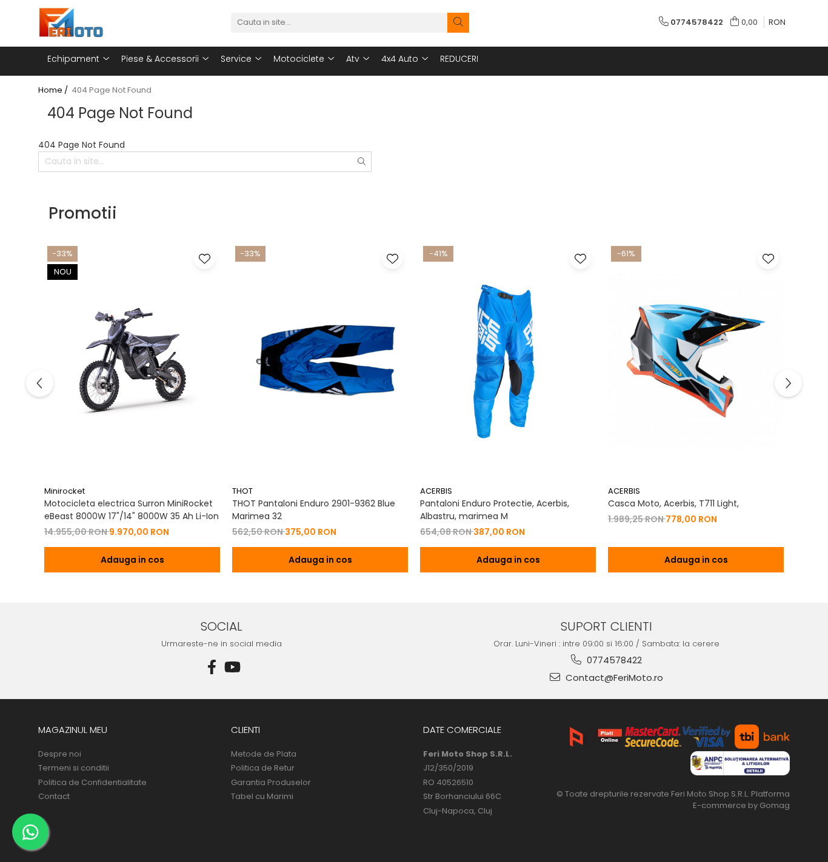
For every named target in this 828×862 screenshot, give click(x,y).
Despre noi (59, 754)
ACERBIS (436, 491)
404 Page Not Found (112, 90)
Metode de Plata (263, 754)
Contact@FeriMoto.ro (613, 677)
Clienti (245, 729)
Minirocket (64, 491)
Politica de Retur (263, 768)
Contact (54, 796)
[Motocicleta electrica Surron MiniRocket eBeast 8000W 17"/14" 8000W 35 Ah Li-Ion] (132, 361)
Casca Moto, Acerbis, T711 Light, (673, 503)
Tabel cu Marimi (262, 796)
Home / (54, 90)
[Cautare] (458, 23)
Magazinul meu (72, 729)
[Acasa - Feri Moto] (98, 22)
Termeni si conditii (73, 768)
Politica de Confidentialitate (92, 782)
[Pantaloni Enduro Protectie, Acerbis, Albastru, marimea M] (508, 361)
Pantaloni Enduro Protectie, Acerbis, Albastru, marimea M (494, 509)
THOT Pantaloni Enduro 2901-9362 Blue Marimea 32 (313, 509)
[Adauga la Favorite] (204, 258)
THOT (242, 491)
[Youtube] (231, 667)
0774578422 (613, 660)
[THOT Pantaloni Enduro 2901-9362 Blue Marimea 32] (320, 361)
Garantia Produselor (271, 782)
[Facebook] (212, 667)
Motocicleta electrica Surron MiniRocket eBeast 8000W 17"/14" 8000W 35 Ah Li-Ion (131, 509)
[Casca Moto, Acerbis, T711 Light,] (696, 361)
